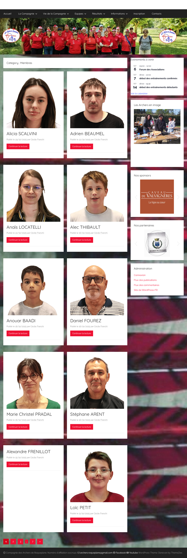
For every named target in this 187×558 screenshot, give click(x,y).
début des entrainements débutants (158, 87)
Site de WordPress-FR (146, 290)
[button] (136, 136)
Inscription (139, 13)
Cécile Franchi (37, 139)
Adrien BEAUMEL (87, 133)
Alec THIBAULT (85, 227)
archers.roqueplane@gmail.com (96, 552)
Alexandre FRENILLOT (29, 451)
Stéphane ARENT (87, 414)
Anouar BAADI (21, 320)
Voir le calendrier (139, 93)
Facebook (121, 552)
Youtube (133, 552)
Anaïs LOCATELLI (24, 227)
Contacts (156, 13)
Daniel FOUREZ (85, 320)
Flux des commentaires (146, 285)
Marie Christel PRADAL (29, 414)
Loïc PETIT (80, 507)
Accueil (7, 13)
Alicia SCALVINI (22, 133)
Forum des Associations (151, 69)
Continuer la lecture (18, 146)
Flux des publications (145, 280)
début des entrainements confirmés (158, 78)
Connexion (140, 275)
